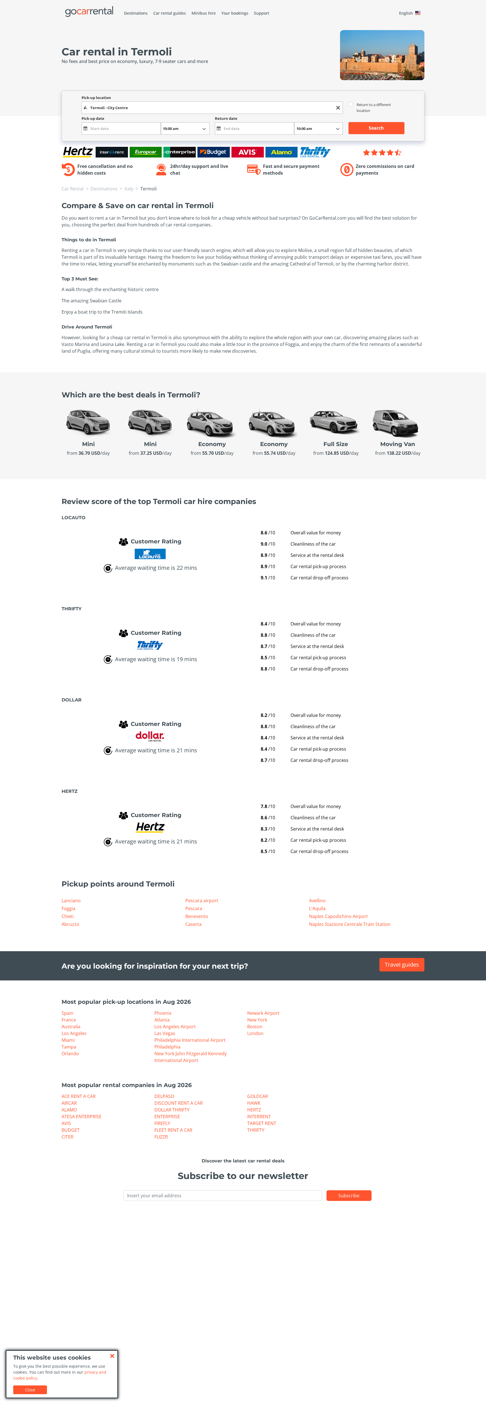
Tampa (69, 1047)
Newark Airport (263, 1013)
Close (30, 1389)
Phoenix (163, 1013)
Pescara (193, 908)
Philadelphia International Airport (190, 1040)
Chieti (68, 916)
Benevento (196, 916)
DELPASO (164, 1096)
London (255, 1033)
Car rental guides (169, 13)
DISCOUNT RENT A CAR (178, 1103)
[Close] (112, 1356)
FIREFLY (162, 1123)
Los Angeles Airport (175, 1026)
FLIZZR (161, 1137)
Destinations (136, 13)
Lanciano (71, 900)
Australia (71, 1026)
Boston (254, 1026)
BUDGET (71, 1130)
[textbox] (212, 108)
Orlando (70, 1053)
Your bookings (234, 13)
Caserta (193, 924)
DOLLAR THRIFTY (172, 1110)
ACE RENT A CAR (79, 1096)
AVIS (66, 1123)
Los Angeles (74, 1033)
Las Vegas (164, 1033)
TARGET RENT (261, 1123)
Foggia (68, 908)
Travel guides (402, 964)
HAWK (253, 1103)
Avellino (317, 900)
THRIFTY (255, 1130)
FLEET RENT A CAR (173, 1130)
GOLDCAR (257, 1096)
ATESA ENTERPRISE (82, 1116)
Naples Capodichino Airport (338, 916)
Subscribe (348, 1195)
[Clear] (338, 108)
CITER (67, 1137)
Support (261, 13)
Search (376, 128)
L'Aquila (317, 908)
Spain (67, 1013)
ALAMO (69, 1110)
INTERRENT (259, 1116)
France (69, 1020)
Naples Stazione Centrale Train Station (350, 924)
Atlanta (162, 1020)
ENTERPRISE (167, 1116)
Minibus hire (204, 13)
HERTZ (254, 1110)
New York (257, 1020)
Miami (68, 1040)
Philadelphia (167, 1047)
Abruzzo (70, 924)
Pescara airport (201, 900)
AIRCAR (69, 1103)
